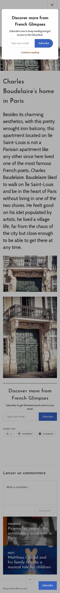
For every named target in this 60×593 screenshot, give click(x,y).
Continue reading (30, 52)
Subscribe (44, 43)
